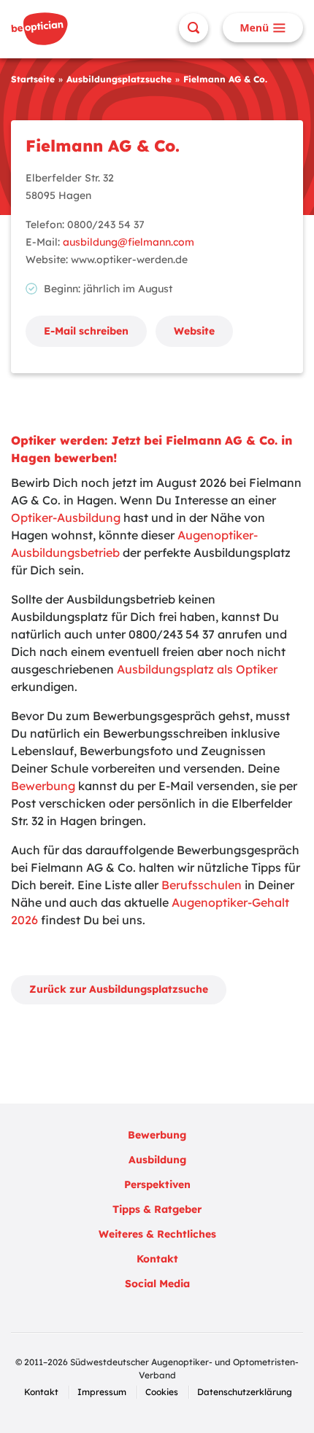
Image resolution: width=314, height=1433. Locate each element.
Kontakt (157, 1258)
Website (194, 330)
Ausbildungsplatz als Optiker (197, 669)
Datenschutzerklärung (244, 1391)
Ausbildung (157, 1159)
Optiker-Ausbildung (65, 517)
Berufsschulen (201, 885)
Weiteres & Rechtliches (157, 1234)
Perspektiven (157, 1184)
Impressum (101, 1391)
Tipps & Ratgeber (157, 1209)
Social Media (157, 1283)
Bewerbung (43, 785)
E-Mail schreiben (86, 330)
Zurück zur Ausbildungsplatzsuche (118, 989)
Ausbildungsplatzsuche (119, 79)
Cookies (161, 1391)
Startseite (33, 79)
